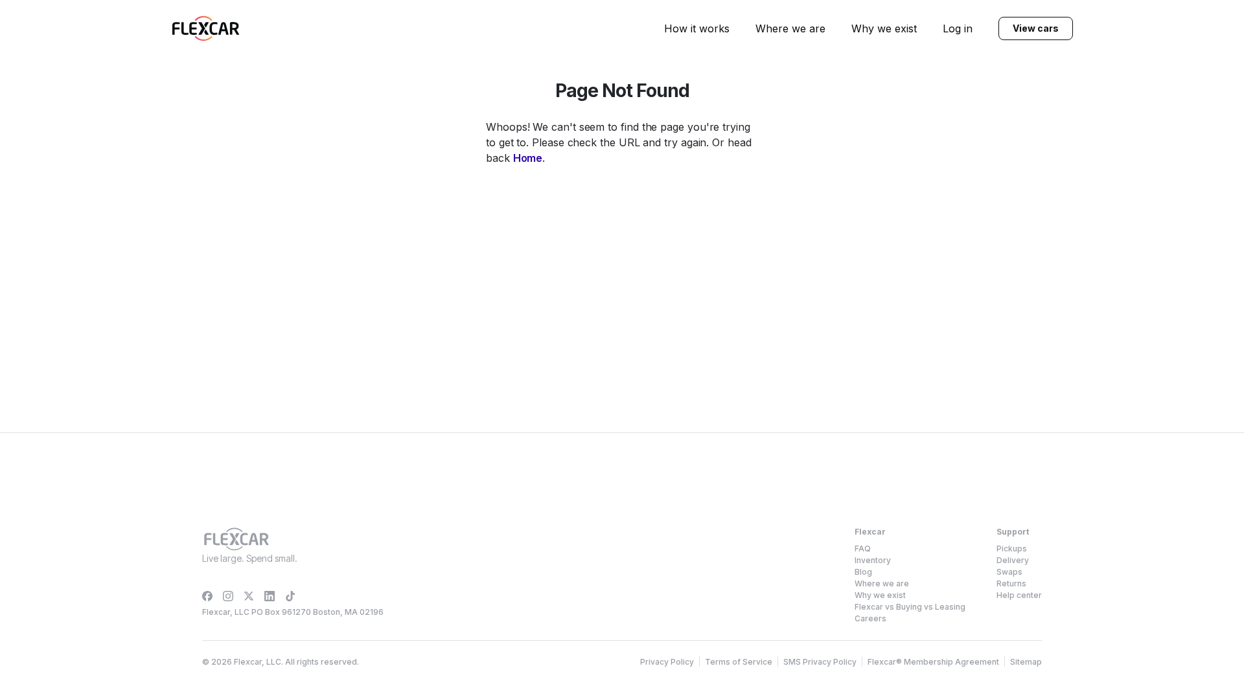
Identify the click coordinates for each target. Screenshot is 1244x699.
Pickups (1011, 548)
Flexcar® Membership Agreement (933, 662)
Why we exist (884, 28)
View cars (1035, 28)
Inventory (873, 560)
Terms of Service (738, 662)
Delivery (1012, 560)
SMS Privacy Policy (820, 662)
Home (528, 157)
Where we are (790, 28)
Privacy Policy (667, 662)
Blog (863, 572)
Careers (870, 618)
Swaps (1009, 572)
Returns (1011, 583)
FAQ (863, 548)
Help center (1019, 595)
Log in (958, 28)
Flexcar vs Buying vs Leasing (910, 607)
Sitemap (1026, 662)
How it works (697, 28)
